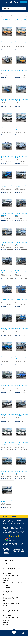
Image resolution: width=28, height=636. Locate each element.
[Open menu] (3, 2)
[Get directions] (7, 2)
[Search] (24, 8)
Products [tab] (7, 15)
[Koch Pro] (14, 2)
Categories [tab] (19, 15)
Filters (18, 19)
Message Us (23, 2)
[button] (25, 19)
